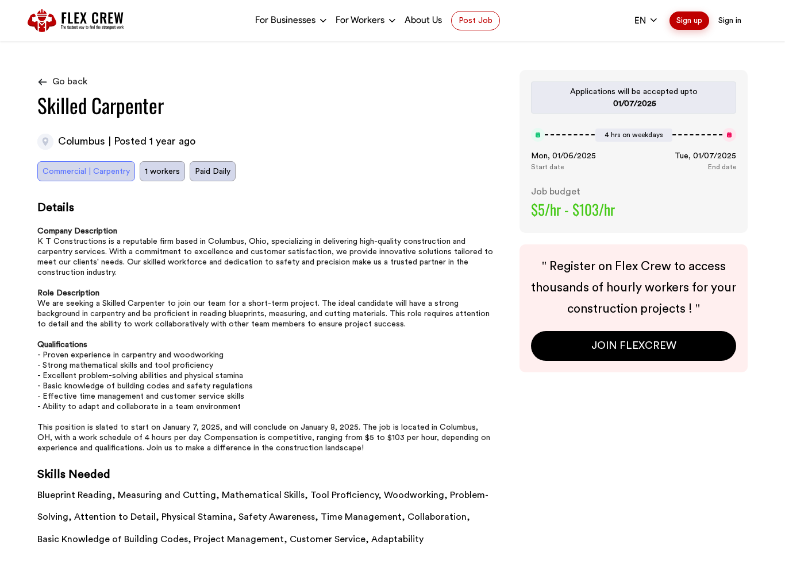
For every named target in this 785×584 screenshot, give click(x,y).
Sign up (689, 20)
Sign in (729, 20)
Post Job (475, 20)
